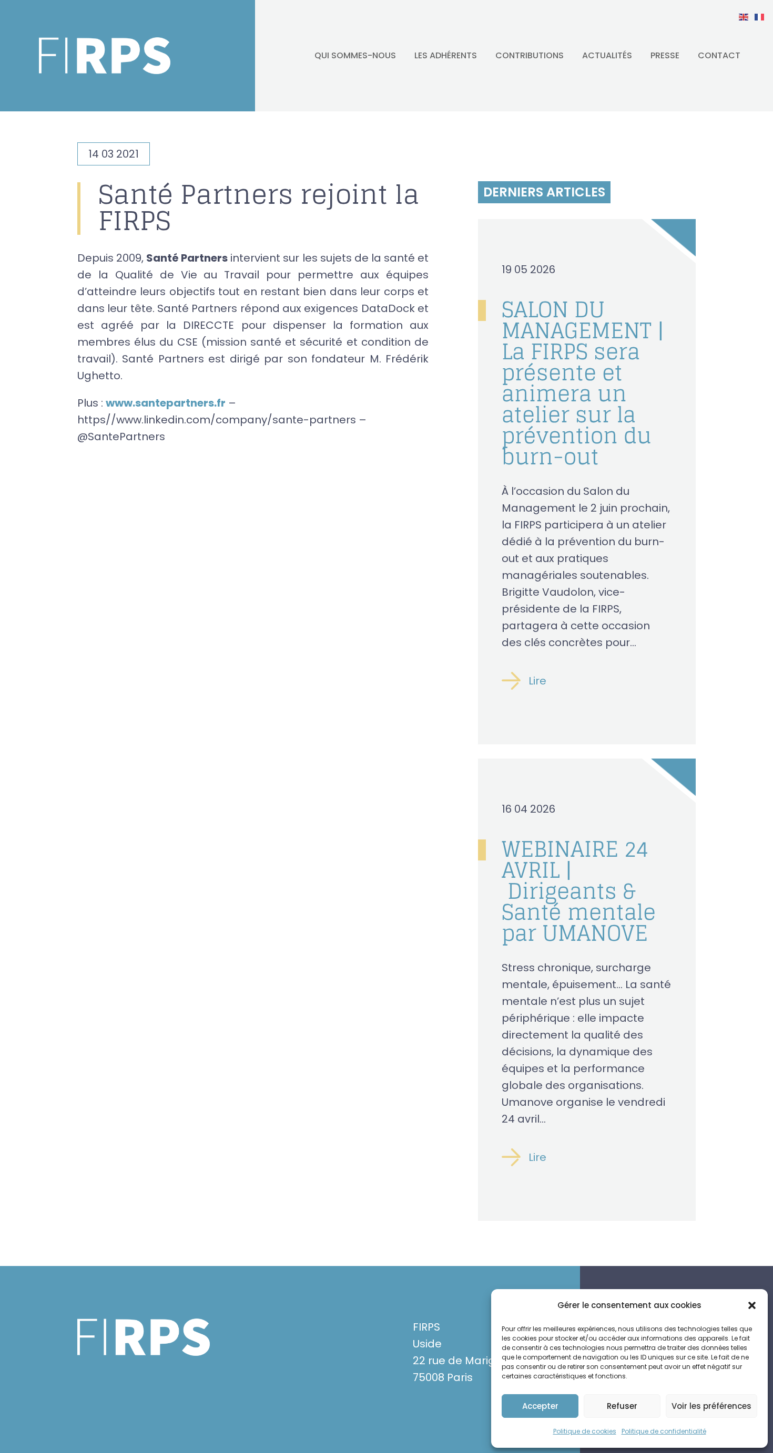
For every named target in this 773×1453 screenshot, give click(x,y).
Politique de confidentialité (664, 1431)
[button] (752, 1305)
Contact (719, 55)
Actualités (607, 55)
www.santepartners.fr (166, 403)
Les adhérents (445, 55)
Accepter (540, 1406)
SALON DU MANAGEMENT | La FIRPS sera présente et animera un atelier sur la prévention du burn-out (583, 382)
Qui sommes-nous (355, 55)
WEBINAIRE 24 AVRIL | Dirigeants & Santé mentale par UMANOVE (579, 891)
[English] (744, 16)
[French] (760, 16)
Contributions (529, 55)
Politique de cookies (584, 1431)
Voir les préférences (711, 1406)
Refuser (622, 1406)
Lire (537, 680)
